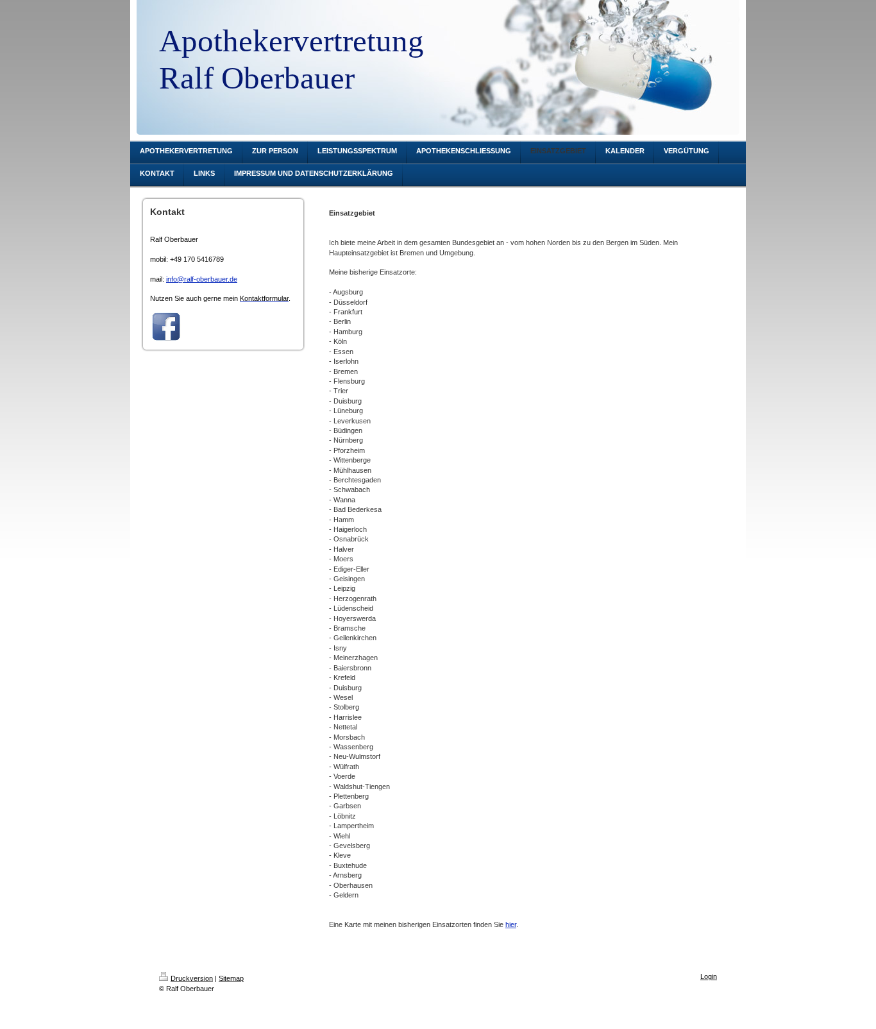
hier (510, 924)
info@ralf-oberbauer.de (201, 279)
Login (708, 976)
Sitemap (231, 978)
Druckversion (192, 978)
